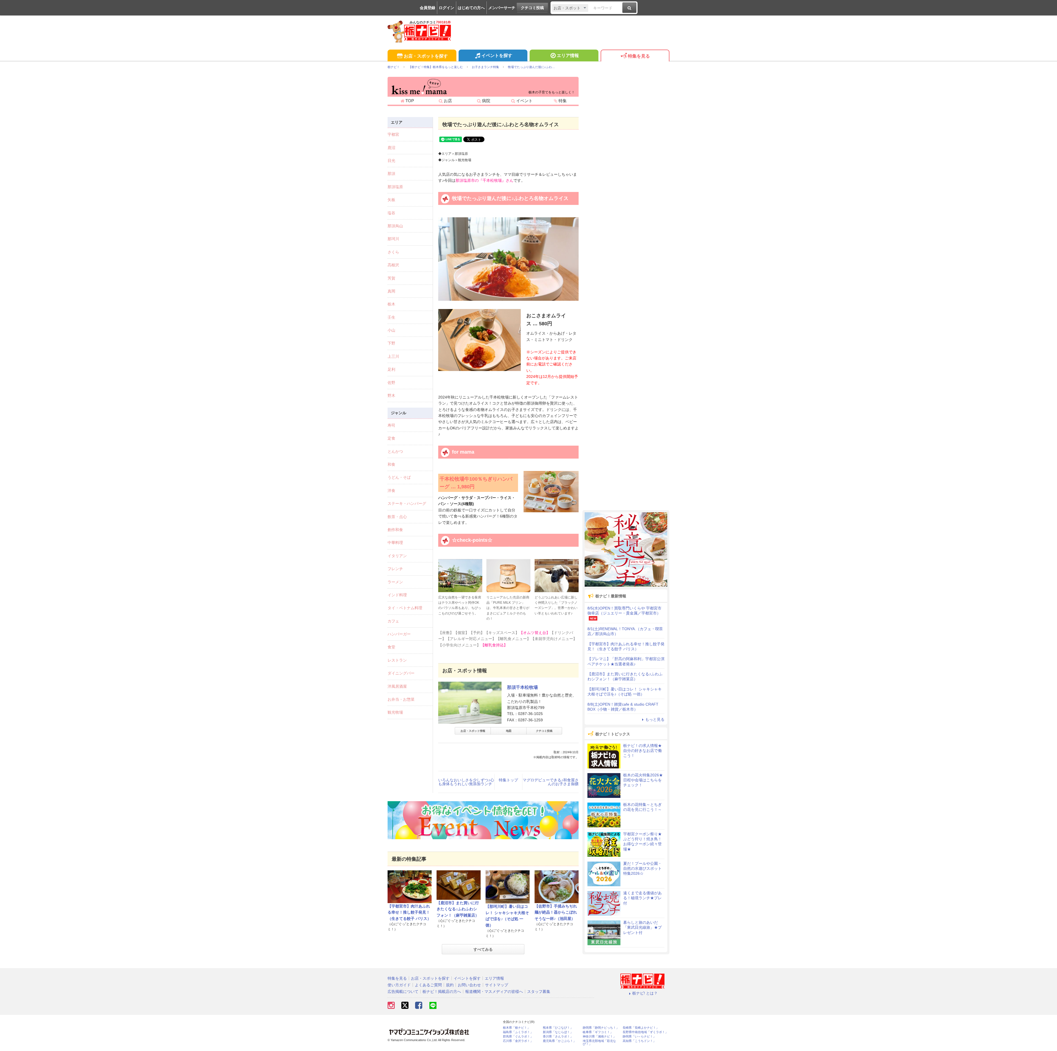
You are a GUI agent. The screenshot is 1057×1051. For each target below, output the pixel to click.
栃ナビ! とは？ (645, 993)
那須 (391, 173)
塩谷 (391, 213)
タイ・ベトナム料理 (405, 608)
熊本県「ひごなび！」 (558, 1027)
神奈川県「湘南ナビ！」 (599, 1036)
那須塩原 (395, 187)
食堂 (391, 647)
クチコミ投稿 (532, 8)
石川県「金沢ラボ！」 (518, 1040)
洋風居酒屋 (397, 686)
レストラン (397, 660)
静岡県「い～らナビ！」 (639, 1036)
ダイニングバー (401, 673)
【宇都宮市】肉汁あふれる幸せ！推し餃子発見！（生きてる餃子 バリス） (409, 912)
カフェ (393, 621)
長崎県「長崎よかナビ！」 (641, 1027)
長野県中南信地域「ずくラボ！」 (645, 1032)
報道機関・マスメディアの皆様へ (494, 991)
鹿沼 (391, 147)
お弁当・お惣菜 (401, 699)
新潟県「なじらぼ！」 (558, 1032)
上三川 (393, 356)
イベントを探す (496, 55)
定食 (391, 438)
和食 (391, 464)
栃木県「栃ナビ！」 (516, 1027)
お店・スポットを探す (426, 56)
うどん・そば (399, 477)
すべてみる (483, 949)
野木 (391, 395)
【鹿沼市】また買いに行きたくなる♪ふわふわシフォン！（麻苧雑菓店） (458, 909)
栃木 (391, 304)
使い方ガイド (399, 985)
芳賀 (391, 278)
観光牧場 (395, 712)
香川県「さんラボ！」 (558, 1036)
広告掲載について (403, 991)
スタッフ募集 (538, 991)
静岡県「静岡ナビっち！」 (601, 1027)
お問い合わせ (469, 985)
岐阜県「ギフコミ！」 (598, 1032)
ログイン (446, 8)
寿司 (391, 425)
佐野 (391, 382)
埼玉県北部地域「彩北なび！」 (599, 1042)
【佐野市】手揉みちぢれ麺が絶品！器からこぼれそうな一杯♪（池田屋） (556, 912)
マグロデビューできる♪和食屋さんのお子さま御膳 (551, 782)
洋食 (391, 490)
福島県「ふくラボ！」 (518, 1032)
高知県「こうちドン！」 (639, 1040)
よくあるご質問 (428, 985)
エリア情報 (568, 55)
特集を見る (639, 56)
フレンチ (395, 569)
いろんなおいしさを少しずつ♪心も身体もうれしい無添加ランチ (466, 782)
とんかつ (395, 451)
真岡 (391, 291)
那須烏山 (395, 226)
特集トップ (508, 780)
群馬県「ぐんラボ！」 (518, 1036)
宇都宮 (393, 134)
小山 (391, 330)
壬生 (391, 317)
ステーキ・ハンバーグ (407, 503)
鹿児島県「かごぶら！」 (559, 1040)
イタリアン (397, 556)
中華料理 (395, 542)
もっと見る (654, 719)
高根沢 (393, 265)
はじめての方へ (471, 8)
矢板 (391, 199)
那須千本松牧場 (522, 687)
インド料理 (397, 595)
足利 (391, 369)
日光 (391, 160)
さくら (393, 252)
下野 (391, 343)
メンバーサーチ (501, 8)
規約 (450, 985)
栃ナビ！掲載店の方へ (442, 991)
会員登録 (427, 8)
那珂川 (393, 239)
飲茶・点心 (397, 516)
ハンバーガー (399, 634)
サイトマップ (496, 985)
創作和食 (395, 529)
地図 (508, 730)
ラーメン (395, 582)
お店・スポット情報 (473, 730)
